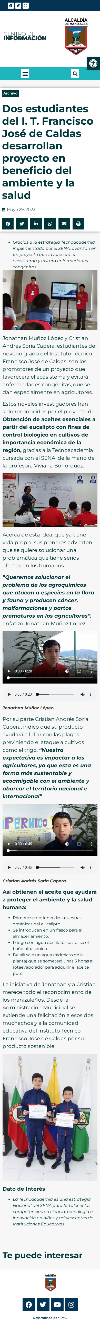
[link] (93, 63)
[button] (25, 73)
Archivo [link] (10, 93)
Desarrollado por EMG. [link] (50, 1318)
